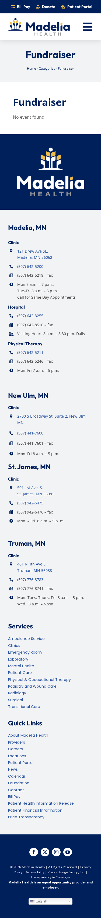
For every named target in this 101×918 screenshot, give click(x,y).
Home (31, 68)
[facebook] (33, 852)
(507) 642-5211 (30, 352)
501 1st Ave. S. (30, 487)
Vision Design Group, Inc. (66, 872)
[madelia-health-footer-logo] (50, 150)
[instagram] (56, 852)
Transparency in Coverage (50, 877)
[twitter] (45, 852)
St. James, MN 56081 (35, 493)
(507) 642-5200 (30, 266)
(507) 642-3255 (30, 315)
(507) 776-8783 (30, 579)
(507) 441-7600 (30, 433)
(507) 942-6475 (30, 502)
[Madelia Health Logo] (39, 20)
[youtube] (67, 852)
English (40, 901)
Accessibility (35, 872)
